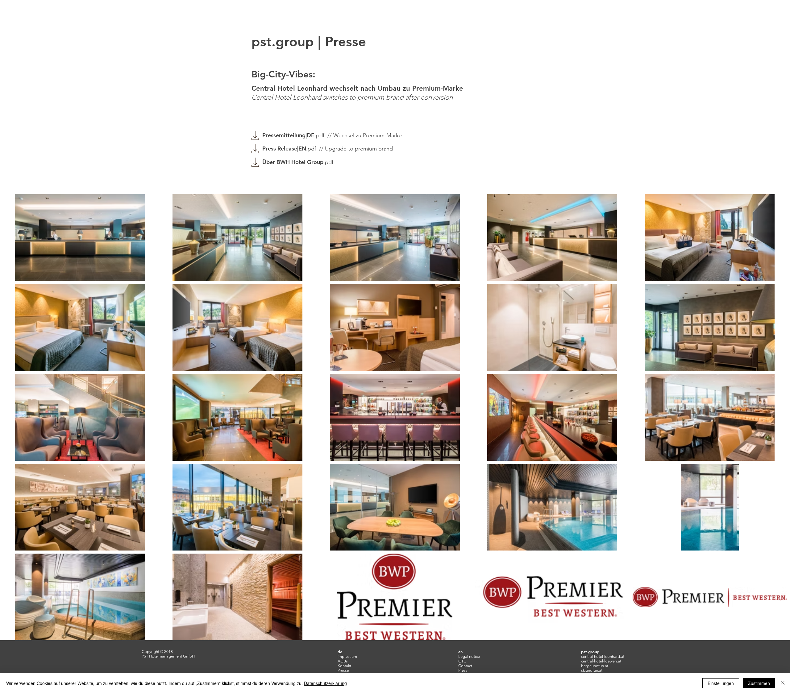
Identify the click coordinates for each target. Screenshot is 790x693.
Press (463, 670)
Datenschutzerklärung (325, 683)
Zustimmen (759, 683)
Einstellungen (721, 683)
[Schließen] (782, 683)
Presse (343, 670)
